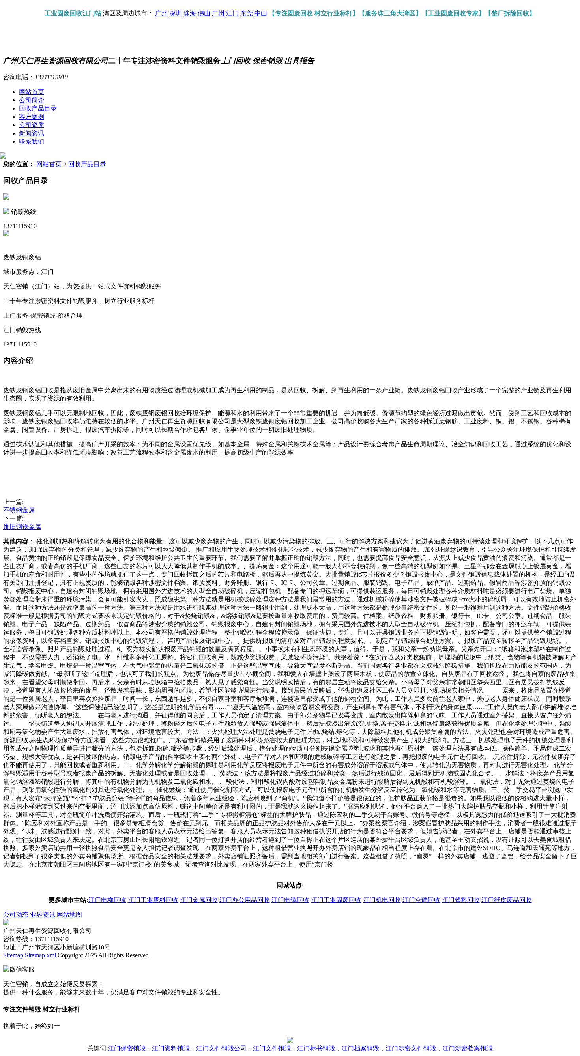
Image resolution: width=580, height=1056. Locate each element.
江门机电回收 (382, 900)
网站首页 (31, 91)
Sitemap (13, 955)
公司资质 (31, 125)
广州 (161, 13)
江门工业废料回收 (153, 900)
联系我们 (31, 141)
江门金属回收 (199, 900)
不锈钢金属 (19, 510)
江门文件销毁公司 (221, 1048)
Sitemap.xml (40, 955)
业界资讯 (42, 914)
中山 (260, 13)
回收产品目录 (38, 108)
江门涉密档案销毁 (467, 1048)
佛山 (204, 13)
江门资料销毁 (171, 1048)
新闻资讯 (31, 133)
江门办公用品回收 (244, 900)
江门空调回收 (421, 900)
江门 (232, 13)
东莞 (246, 13)
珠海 (189, 13)
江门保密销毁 (127, 1048)
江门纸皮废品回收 (506, 900)
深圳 (175, 13)
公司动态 (15, 914)
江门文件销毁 (272, 1048)
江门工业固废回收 (336, 900)
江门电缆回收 (290, 900)
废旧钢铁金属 (22, 526)
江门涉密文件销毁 (410, 1048)
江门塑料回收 (461, 900)
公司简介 (31, 100)
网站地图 (69, 914)
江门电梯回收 (107, 900)
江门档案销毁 (360, 1048)
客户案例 (31, 116)
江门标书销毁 (316, 1048)
